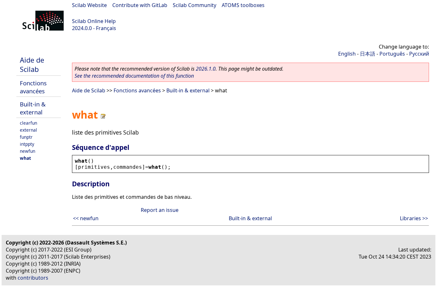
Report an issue (160, 209)
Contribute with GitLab (139, 5)
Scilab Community (194, 5)
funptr (26, 137)
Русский (419, 53)
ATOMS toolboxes (243, 5)
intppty (27, 144)
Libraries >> (414, 218)
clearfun (28, 123)
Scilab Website (89, 5)
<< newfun (86, 218)
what (25, 158)
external (28, 130)
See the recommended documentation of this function (134, 75)
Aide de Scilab (32, 64)
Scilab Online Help (94, 21)
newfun (27, 151)
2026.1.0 (206, 68)
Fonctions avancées (33, 87)
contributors (33, 277)
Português (392, 53)
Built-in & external (32, 108)
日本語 (367, 53)
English (347, 53)
